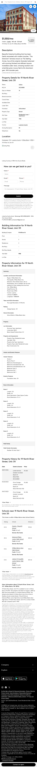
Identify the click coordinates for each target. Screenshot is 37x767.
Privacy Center (5, 693)
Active (20, 84)
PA (10, 140)
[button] (2, 2)
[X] (10, 687)
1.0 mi (29, 527)
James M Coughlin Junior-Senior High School (17, 561)
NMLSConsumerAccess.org (8, 759)
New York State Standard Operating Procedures (17, 748)
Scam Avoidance (14, 693)
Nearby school (16, 567)
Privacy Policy (19, 205)
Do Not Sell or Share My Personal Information (13, 691)
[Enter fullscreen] (32, 147)
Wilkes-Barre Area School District (24, 594)
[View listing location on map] (31, 40)
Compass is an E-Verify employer (10, 695)
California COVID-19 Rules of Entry (17, 696)
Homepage (5, 140)
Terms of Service (10, 205)
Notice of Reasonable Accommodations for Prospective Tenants (15, 749)
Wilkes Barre (25, 140)
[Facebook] (6, 687)
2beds (4, 41)
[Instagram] (3, 687)
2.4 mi (30, 538)
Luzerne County (23, 125)
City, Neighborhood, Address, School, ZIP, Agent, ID (18, 2)
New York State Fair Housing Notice (14, 747)
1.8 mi (29, 549)
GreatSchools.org (29, 574)
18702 (24, 44)
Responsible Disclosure (25, 693)
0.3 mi (30, 560)
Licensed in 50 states (7, 760)
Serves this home (17, 533)
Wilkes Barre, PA (18, 44)
